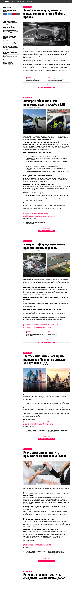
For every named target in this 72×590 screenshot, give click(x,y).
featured (34, 218)
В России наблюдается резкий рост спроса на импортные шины (10, 47)
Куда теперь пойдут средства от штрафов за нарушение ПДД (36, 421)
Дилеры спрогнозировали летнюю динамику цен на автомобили (37, 544)
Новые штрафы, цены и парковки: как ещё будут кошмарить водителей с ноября (40, 324)
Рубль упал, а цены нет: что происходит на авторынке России (9, 37)
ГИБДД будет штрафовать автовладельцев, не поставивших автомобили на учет (40, 215)
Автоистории (29, 1)
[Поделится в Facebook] (5, 14)
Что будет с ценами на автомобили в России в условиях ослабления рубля (39, 542)
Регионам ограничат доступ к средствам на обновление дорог (10, 42)
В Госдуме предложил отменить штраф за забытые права (35, 213)
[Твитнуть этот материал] (10, 14)
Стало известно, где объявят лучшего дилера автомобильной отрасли (10, 52)
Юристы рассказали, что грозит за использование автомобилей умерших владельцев (10, 58)
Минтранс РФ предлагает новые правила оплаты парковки (10, 26)
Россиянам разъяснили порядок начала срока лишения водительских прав (39, 216)
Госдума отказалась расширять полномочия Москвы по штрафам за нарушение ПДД (10, 31)
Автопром (19, 1)
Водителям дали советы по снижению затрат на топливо (35, 325)
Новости (13, 1)
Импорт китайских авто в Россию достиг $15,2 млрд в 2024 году (37, 545)
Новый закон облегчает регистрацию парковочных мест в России (37, 327)
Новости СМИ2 (46, 84)
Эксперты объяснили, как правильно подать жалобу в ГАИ (10, 22)
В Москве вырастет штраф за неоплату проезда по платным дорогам (38, 424)
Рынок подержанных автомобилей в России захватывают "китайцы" (8, 63)
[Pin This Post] (14, 14)
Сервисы (23, 1)
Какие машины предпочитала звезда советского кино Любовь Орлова (9, 9)
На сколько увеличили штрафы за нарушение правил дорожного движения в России (41, 423)
